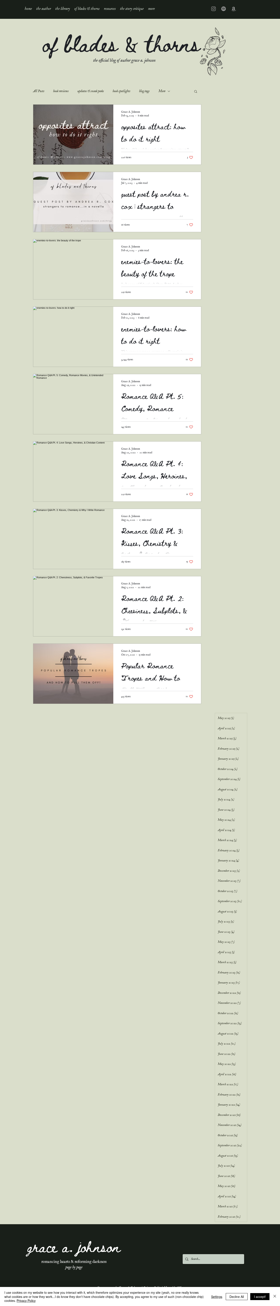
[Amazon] (234, 9)
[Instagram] (213, 9)
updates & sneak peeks (90, 91)
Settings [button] (216, 1296)
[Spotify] (223, 9)
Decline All (236, 1296)
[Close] (274, 1296)
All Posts (38, 91)
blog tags (144, 91)
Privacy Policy (26, 1300)
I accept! (260, 1296)
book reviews (61, 91)
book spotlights (121, 91)
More (161, 91)
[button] (62, 8)
